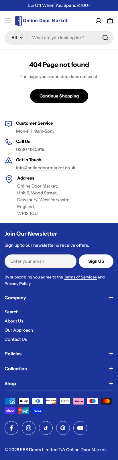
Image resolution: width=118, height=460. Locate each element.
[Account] (98, 20)
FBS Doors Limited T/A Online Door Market (63, 449)
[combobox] (59, 38)
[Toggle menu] (8, 20)
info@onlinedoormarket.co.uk (45, 167)
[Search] (105, 37)
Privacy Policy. (18, 283)
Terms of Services (80, 277)
